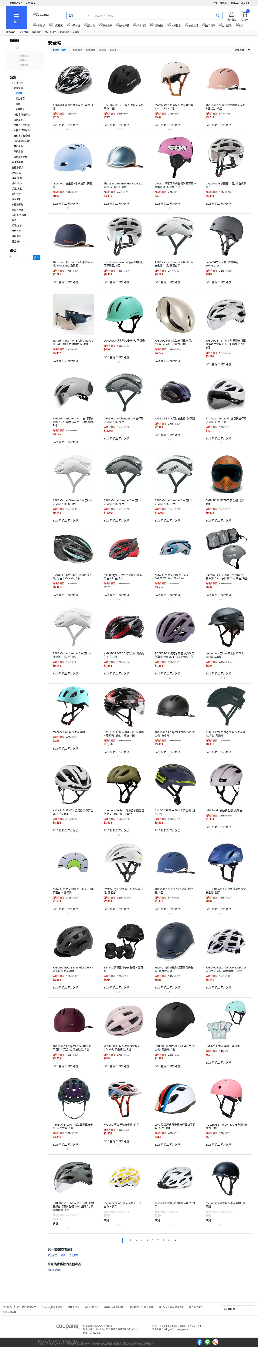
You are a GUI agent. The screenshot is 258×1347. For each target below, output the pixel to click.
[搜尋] (218, 15)
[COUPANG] (67, 1327)
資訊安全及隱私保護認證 (171, 1307)
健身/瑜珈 (17, 178)
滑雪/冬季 (17, 225)
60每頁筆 (239, 50)
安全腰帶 (20, 109)
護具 (18, 103)
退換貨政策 (73, 1307)
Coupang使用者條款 (52, 1307)
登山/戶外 (17, 183)
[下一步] (182, 1240)
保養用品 (18, 151)
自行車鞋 (18, 146)
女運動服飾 (17, 204)
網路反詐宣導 (9, 1312)
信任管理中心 (91, 1307)
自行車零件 (19, 119)
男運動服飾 (17, 162)
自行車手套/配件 (22, 135)
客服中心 (235, 3)
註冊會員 (224, 3)
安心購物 (134, 1307)
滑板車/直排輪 (19, 215)
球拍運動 (16, 194)
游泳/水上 (17, 188)
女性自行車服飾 (22, 130)
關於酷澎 (7, 1307)
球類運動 (16, 199)
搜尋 (36, 257)
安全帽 (76, 32)
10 (174, 1240)
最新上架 (114, 50)
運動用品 (16, 236)
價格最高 (90, 50)
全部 (71, 15)
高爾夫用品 (17, 209)
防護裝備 (64, 32)
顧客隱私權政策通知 (114, 1307)
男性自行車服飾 (22, 125)
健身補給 (16, 241)
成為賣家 (245, 3)
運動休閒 (36, 32)
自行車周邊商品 (22, 114)
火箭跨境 (23, 32)
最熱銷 (102, 50)
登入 (216, 3)
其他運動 (16, 231)
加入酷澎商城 (196, 1307)
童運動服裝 (17, 167)
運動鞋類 (16, 172)
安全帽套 (20, 98)
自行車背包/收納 (22, 141)
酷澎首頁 (10, 32)
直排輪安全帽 (54, 1270)
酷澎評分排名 (59, 50)
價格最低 (77, 50)
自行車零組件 (20, 156)
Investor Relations (26, 1306)
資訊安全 (148, 1307)
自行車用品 (50, 32)
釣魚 (14, 220)
